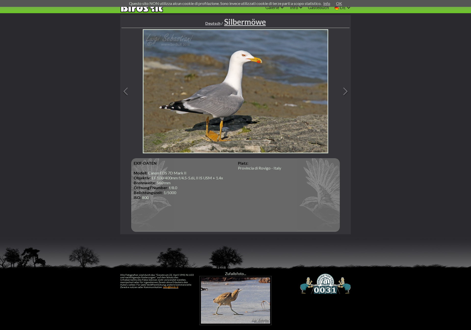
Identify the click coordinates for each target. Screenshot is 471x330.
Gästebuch (318, 7)
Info (326, 3)
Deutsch (213, 23)
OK (339, 3)
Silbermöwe (245, 21)
